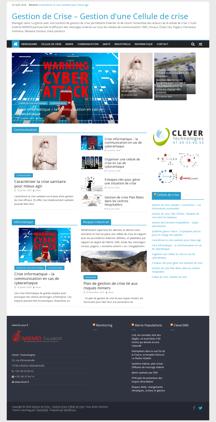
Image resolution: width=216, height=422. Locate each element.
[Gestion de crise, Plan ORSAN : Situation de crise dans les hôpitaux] (175, 55)
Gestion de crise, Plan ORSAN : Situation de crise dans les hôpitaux (175, 73)
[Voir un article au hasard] (200, 44)
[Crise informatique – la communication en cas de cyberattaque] (65, 55)
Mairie (69, 44)
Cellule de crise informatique (32, 103)
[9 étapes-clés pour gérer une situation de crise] (92, 178)
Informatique (144, 44)
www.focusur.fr (20, 325)
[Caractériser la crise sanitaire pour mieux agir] (44, 137)
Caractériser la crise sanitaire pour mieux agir (40, 183)
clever (41, 118)
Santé (106, 44)
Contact (162, 44)
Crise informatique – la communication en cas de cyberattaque (60, 111)
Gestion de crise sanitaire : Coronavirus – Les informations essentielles (137, 86)
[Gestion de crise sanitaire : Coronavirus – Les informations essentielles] (136, 55)
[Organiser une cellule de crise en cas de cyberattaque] (92, 158)
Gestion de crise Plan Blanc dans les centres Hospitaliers (124, 201)
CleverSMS (181, 325)
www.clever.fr (22, 381)
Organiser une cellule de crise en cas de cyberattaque (122, 162)
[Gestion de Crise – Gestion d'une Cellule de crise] (15, 44)
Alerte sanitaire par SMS (145, 372)
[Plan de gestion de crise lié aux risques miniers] (114, 253)
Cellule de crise (51, 44)
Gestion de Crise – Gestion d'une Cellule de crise (100, 16)
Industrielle (122, 44)
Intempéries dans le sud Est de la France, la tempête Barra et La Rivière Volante (148, 354)
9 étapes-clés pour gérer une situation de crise (122, 181)
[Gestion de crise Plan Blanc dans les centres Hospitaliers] (92, 196)
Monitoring (104, 325)
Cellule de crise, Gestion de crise (169, 277)
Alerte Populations (148, 325)
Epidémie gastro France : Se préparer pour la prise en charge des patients (79, 4)
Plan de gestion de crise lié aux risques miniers (111, 285)
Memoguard (29, 44)
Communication (88, 44)
